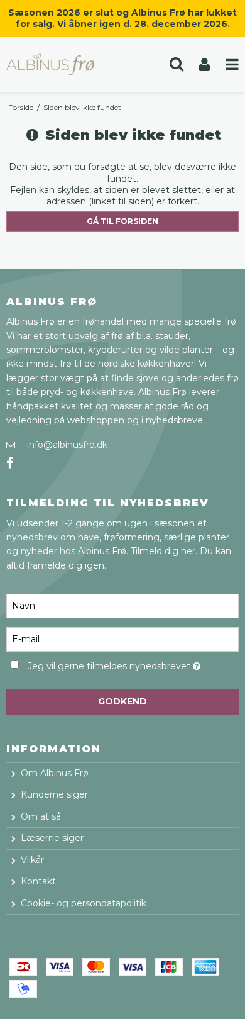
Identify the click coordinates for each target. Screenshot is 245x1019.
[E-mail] (122, 638)
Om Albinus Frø (55, 773)
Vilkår (32, 860)
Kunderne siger (54, 794)
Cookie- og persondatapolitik (83, 903)
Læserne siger (52, 838)
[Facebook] (9, 463)
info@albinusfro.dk (67, 444)
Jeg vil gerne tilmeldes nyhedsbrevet (113, 664)
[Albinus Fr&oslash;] (61, 64)
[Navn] (122, 605)
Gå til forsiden (122, 221)
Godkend (122, 701)
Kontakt (38, 881)
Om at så (41, 816)
